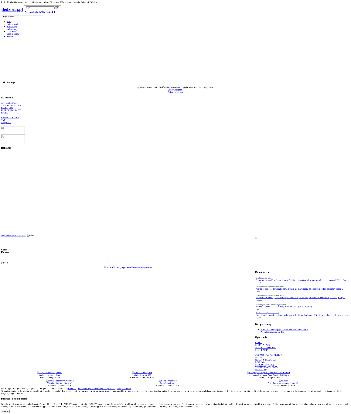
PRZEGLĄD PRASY (11, 110)
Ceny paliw (6, 122)
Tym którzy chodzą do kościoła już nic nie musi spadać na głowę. (284, 306)
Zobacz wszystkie (175, 92)
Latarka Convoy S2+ (142, 375)
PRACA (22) (261, 369)
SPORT (4, 113)
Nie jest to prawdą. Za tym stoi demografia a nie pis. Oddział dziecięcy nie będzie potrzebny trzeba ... (299, 289)
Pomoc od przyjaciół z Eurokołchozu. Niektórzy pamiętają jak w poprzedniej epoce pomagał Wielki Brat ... (302, 280)
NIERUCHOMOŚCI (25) (266, 367)
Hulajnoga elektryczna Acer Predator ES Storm (268, 375)
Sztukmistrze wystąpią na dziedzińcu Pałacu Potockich (284, 329)
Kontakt (10, 36)
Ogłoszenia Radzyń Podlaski (13, 235)
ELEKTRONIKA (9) (264, 365)
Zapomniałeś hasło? (32, 12)
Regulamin (91, 388)
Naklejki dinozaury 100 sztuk (60, 383)
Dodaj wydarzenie (175, 90)
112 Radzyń (12, 31)
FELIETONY (7, 108)
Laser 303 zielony (168, 383)
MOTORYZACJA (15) (265, 360)
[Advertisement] (83, 59)
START (258, 342)
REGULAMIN (261, 350)
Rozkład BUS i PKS (10, 117)
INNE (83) (259, 362)
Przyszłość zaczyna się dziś (272, 332)
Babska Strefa (13, 34)
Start (9, 21)
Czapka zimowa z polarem (49, 375)
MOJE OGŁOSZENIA (265, 347)
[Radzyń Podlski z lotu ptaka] (13, 134)
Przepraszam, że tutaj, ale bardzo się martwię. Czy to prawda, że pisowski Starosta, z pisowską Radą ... (300, 297)
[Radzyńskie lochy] (13, 142)
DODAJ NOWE (262, 345)
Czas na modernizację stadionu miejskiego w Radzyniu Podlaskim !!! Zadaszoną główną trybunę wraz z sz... (303, 315)
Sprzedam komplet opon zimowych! (283, 383)
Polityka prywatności (106, 388)
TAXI (3, 120)
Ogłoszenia (11, 29)
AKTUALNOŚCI (9, 103)
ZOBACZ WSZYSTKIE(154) (268, 355)
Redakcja (72, 388)
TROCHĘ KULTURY (11, 105)
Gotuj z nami (12, 24)
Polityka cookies (124, 388)
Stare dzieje (12, 26)
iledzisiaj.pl (12, 9)
